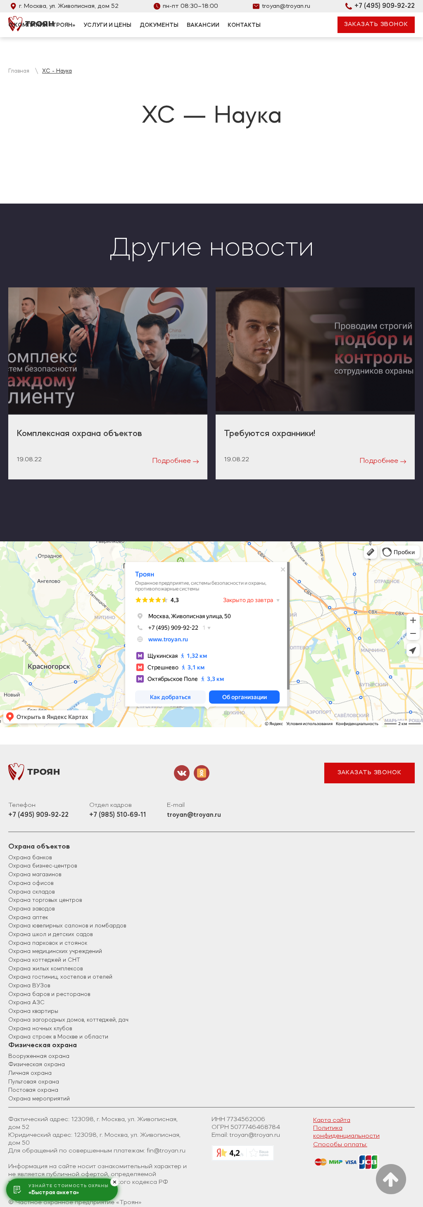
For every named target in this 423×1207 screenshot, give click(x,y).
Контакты (244, 25)
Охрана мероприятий (39, 1099)
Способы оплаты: (340, 1144)
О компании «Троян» (41, 25)
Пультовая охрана (33, 1082)
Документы (159, 25)
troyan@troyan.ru (286, 6)
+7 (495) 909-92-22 (384, 6)
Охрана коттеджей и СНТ (44, 960)
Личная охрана (30, 1073)
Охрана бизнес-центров (42, 866)
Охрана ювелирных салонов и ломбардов (67, 926)
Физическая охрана (42, 1045)
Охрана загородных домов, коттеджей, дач (68, 1020)
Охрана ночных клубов (40, 1029)
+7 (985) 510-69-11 (117, 815)
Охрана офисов (30, 883)
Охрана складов (31, 892)
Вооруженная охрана (38, 1056)
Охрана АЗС (26, 1002)
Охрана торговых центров (45, 900)
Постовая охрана (33, 1090)
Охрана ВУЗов (29, 986)
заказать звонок (376, 24)
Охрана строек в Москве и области (58, 1037)
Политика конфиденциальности (346, 1132)
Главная (18, 71)
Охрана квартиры (33, 1011)
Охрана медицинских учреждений (55, 951)
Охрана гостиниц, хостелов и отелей (60, 977)
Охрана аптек (28, 917)
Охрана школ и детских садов (50, 934)
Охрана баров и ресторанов (49, 994)
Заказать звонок (369, 773)
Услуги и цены (107, 25)
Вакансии (203, 25)
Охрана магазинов (34, 874)
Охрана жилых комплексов (45, 969)
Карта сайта (331, 1120)
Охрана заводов (31, 909)
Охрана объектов (39, 846)
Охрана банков (30, 858)
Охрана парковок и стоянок (47, 943)
